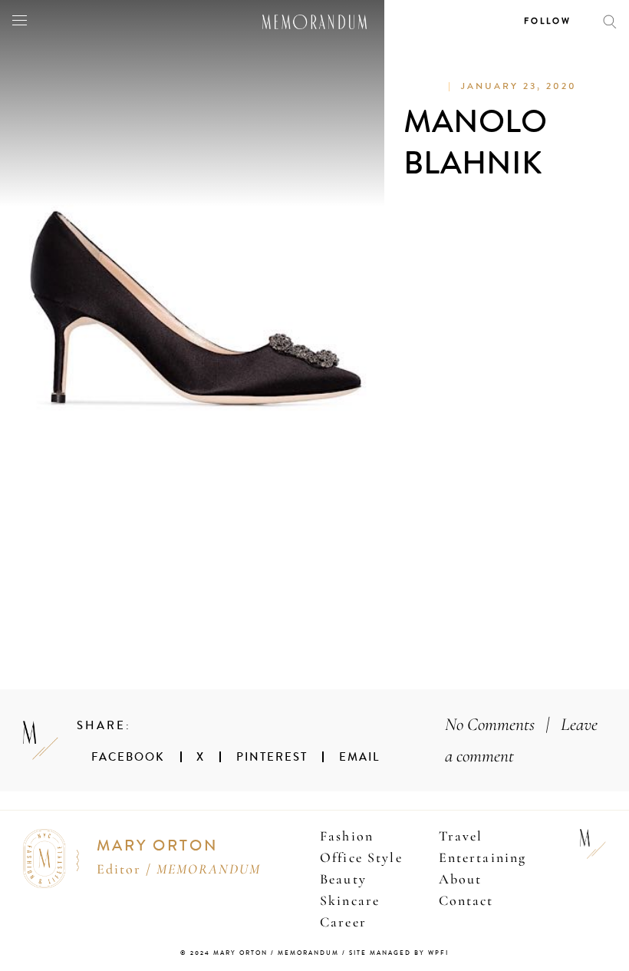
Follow (547, 21)
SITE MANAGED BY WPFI (399, 953)
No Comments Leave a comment (521, 740)
